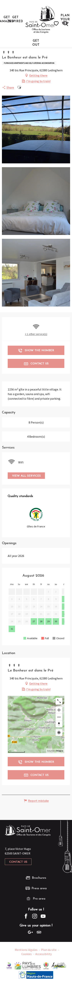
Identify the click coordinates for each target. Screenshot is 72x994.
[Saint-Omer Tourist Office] (40, 19)
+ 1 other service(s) (36, 334)
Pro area (39, 898)
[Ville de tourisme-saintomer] (46, 965)
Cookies (26, 954)
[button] (65, 23)
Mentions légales (26, 950)
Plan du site (48, 950)
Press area (39, 888)
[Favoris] (57, 23)
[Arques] (59, 965)
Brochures (39, 877)
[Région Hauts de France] (36, 974)
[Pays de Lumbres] (28, 965)
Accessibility (43, 954)
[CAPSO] (9, 965)
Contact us (18, 862)
